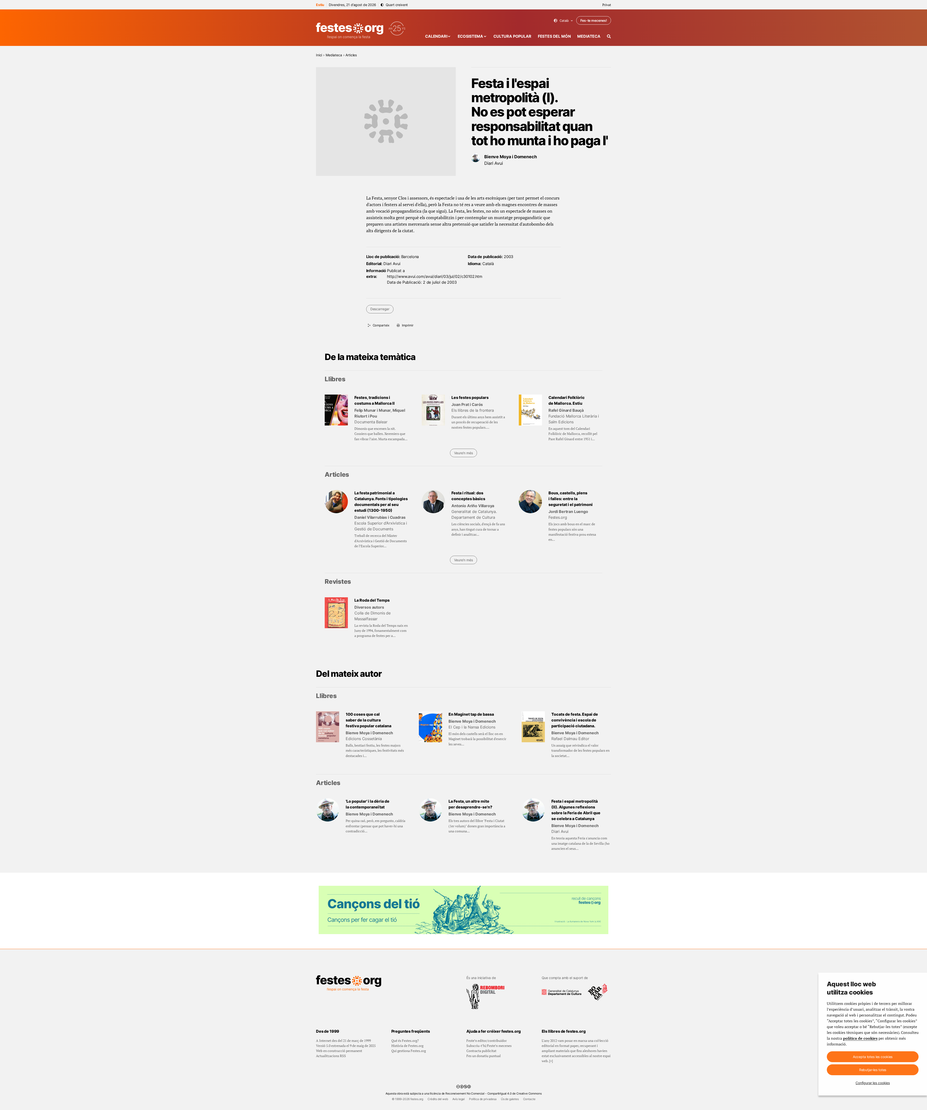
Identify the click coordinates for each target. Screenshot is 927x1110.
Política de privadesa (483, 1099)
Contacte (529, 1099)
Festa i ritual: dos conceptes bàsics (468, 495)
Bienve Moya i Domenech (510, 156)
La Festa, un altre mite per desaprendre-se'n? (470, 804)
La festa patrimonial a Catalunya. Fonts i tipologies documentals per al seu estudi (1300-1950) (381, 501)
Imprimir (408, 325)
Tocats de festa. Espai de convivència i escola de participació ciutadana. (574, 720)
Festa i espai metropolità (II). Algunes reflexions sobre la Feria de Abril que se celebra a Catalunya (575, 810)
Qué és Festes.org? (405, 1040)
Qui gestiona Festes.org (408, 1050)
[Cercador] (609, 36)
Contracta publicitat (481, 1050)
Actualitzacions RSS (331, 1055)
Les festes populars (470, 397)
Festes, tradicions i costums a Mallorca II (374, 400)
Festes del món (554, 36)
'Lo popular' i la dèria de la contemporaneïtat (367, 804)
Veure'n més (463, 453)
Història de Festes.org (407, 1045)
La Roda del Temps (372, 600)
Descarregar (379, 309)
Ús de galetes (510, 1099)
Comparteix (381, 325)
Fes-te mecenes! (593, 20)
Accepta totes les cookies (873, 1057)
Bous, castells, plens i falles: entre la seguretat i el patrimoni (570, 498)
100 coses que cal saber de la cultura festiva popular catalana (368, 720)
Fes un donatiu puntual (483, 1055)
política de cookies (860, 1038)
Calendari (436, 36)
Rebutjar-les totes (872, 1070)
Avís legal (458, 1099)
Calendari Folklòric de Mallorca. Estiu (566, 400)
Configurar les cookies (873, 1083)
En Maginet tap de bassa (471, 714)
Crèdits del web (438, 1099)
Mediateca (588, 36)
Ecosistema (470, 36)
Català (563, 20)
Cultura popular (512, 36)
